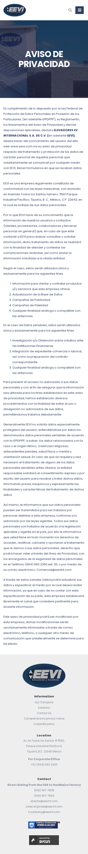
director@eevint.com (44, 801)
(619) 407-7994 (44, 796)
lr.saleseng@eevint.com (44, 812)
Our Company (44, 702)
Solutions (44, 708)
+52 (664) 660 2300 (44, 764)
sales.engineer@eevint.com (44, 806)
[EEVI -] (14, 10)
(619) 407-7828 (44, 790)
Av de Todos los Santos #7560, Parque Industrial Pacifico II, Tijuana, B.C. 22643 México (44, 746)
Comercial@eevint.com (54, 570)
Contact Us (44, 713)
